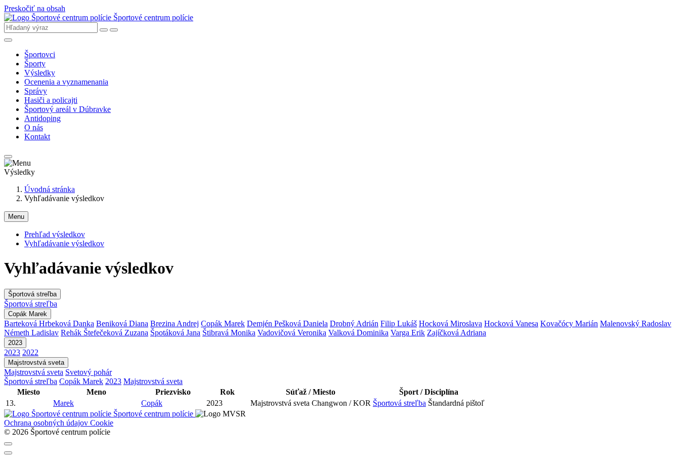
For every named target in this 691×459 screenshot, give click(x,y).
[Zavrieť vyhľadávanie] (104, 29)
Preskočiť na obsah (34, 8)
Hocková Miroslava (450, 323)
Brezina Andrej (174, 323)
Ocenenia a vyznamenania (66, 82)
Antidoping (42, 118)
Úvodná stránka (49, 189)
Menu (16, 216)
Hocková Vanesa (511, 323)
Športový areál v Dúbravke (67, 109)
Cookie (101, 422)
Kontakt (37, 136)
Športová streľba (32, 294)
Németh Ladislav (31, 332)
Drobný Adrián (354, 323)
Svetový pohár (88, 372)
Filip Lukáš (398, 323)
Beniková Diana (122, 323)
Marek (63, 403)
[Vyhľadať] (114, 29)
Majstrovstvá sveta (36, 362)
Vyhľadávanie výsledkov (64, 243)
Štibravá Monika (228, 332)
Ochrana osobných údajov (47, 422)
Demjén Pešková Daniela (287, 323)
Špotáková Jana (175, 332)
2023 (15, 343)
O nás (33, 127)
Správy (35, 91)
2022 (30, 352)
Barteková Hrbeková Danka (49, 323)
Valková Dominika (358, 332)
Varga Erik (408, 332)
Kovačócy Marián (569, 323)
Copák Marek (27, 314)
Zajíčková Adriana (456, 332)
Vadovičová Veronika (291, 332)
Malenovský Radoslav (635, 323)
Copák (151, 403)
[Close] (8, 443)
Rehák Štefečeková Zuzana (104, 332)
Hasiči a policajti (50, 100)
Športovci (39, 54)
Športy (35, 63)
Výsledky (39, 72)
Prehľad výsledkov (54, 234)
